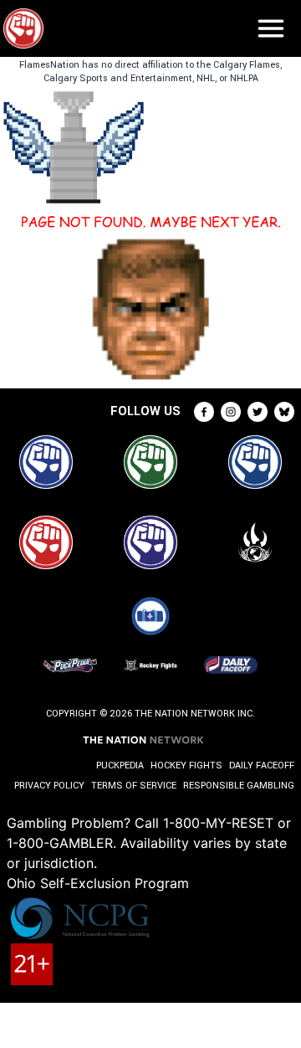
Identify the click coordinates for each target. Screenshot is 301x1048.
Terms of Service (133, 785)
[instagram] (231, 412)
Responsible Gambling (238, 785)
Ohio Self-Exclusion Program (98, 883)
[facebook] (204, 412)
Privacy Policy (49, 785)
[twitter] (257, 412)
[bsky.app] (284, 412)
